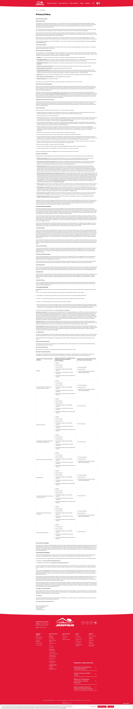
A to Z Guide (51, 647)
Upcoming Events (39, 637)
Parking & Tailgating (51, 636)
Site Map (88, 700)
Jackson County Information (92, 645)
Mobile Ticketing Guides (52, 641)
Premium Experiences (38, 641)
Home (37, 10)
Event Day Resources (91, 638)
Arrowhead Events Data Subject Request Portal (59, 562)
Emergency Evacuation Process (53, 668)
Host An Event (73, 3)
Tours (81, 3)
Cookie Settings (73, 215)
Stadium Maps (52, 638)
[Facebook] (83, 622)
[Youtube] (95, 622)
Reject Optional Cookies (102, 706)
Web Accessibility (76, 700)
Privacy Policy (64, 700)
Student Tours (78, 641)
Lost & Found (51, 660)
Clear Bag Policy (52, 652)
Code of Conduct (52, 658)
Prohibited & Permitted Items (52, 650)
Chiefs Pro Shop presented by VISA (52, 656)
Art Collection (78, 642)
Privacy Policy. (63, 707)
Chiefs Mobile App (92, 636)
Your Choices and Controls (59, 181)
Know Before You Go (52, 644)
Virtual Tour (64, 637)
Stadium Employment (91, 643)
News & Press (91, 640)
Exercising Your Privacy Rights (63, 310)
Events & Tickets (52, 3)
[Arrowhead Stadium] (40, 3)
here (87, 30)
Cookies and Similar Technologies (66, 120)
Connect (87, 3)
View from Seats (39, 643)
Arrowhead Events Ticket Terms (52, 662)
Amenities (51, 645)
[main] (66, 309)
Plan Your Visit (63, 3)
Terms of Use (58, 700)
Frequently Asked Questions (79, 645)
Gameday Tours (79, 639)
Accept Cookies (110, 706)
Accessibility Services (53, 653)
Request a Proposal (66, 639)
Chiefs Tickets (38, 638)
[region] (66, 706)
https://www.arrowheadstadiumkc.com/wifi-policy (56, 93)
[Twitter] (91, 622)
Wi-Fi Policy (70, 700)
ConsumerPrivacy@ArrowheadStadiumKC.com (52, 560)
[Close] (131, 706)
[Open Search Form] (93, 3)
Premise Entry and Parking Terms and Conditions (53, 665)
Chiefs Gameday (39, 645)
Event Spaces (64, 636)
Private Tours (78, 637)
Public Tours (78, 636)
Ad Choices (83, 700)
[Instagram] (87, 622)
